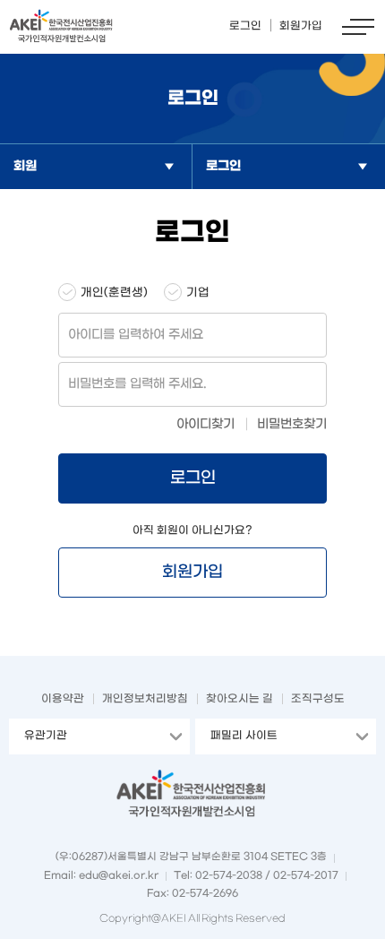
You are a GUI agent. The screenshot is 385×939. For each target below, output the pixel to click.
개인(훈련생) (114, 292)
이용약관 (62, 699)
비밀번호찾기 (292, 424)
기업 (198, 292)
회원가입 (192, 572)
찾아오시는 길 (239, 699)
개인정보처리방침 (145, 699)
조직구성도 (318, 699)
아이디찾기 (205, 424)
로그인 (193, 478)
